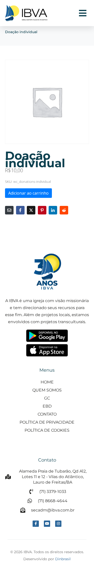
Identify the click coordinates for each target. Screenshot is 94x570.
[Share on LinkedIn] (53, 210)
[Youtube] (47, 524)
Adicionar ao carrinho (28, 193)
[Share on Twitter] (31, 210)
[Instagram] (58, 524)
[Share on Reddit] (64, 210)
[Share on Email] (9, 210)
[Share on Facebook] (20, 210)
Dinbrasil (63, 559)
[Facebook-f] (36, 524)
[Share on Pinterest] (42, 210)
